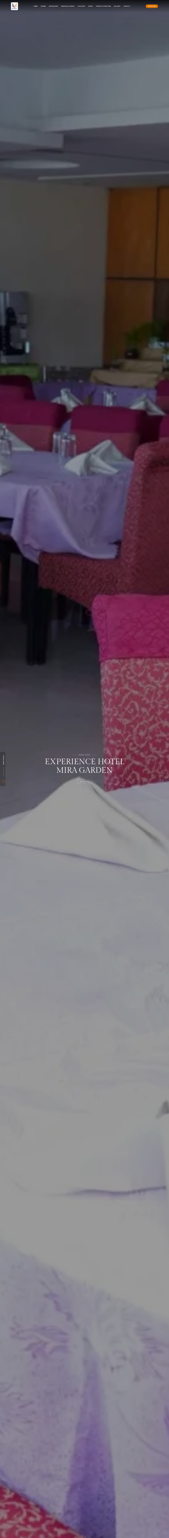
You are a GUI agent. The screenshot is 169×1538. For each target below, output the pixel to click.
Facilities (81, 6)
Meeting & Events (68, 6)
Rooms (43, 6)
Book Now (152, 6)
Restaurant (53, 6)
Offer (90, 6)
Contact (127, 6)
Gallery (117, 6)
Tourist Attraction (103, 6)
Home (36, 6)
